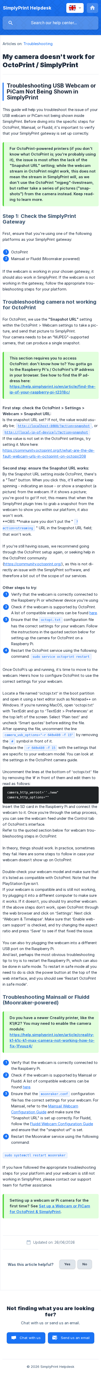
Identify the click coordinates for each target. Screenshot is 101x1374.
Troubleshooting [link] (38, 43)
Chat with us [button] (30, 1338)
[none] (27, 8)
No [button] (84, 1264)
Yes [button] (67, 1264)
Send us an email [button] (75, 1338)
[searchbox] (50, 23)
